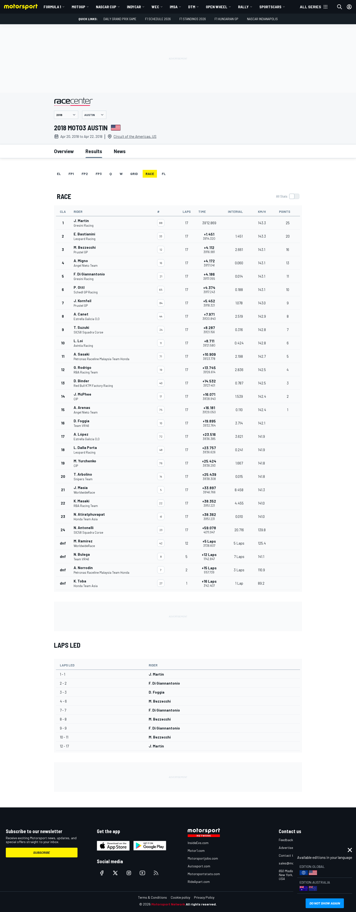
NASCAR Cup (106, 6)
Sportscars (270, 6)
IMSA (174, 6)
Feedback (286, 840)
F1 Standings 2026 (192, 19)
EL (59, 174)
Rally (243, 6)
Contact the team (292, 855)
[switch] (287, 196)
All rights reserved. (201, 904)
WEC (155, 6)
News (120, 151)
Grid (134, 174)
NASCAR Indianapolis (262, 19)
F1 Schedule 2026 (158, 19)
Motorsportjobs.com (203, 858)
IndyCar (134, 6)
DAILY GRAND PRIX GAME (119, 19)
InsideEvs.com (198, 843)
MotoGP (78, 6)
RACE (150, 174)
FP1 (71, 174)
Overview (64, 151)
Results (93, 151)
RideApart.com (199, 881)
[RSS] (156, 873)
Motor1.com (196, 850)
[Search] (339, 7)
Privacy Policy (204, 897)
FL (164, 174)
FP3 (99, 174)
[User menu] (349, 7)
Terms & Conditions (152, 897)
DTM (191, 6)
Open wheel (216, 6)
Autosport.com (199, 866)
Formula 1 (52, 6)
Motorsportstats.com (204, 874)
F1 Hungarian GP (226, 19)
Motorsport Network (168, 904)
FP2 (85, 174)
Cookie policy (180, 897)
